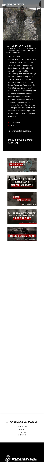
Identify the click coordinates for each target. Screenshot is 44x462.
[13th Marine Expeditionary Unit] (13, 4)
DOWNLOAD (15, 122)
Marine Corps (22, 458)
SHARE (13, 126)
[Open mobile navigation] (40, 4)
